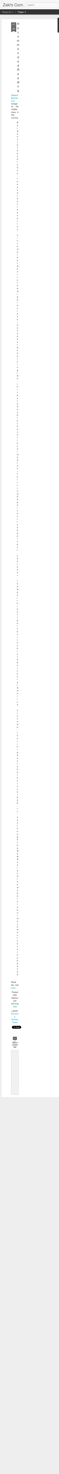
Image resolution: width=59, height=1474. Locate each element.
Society (14, 1019)
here (13, 987)
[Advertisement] (34, 68)
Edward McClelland (14, 98)
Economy (15, 1015)
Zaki (15, 1006)
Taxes (15, 1022)
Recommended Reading (18, 57)
